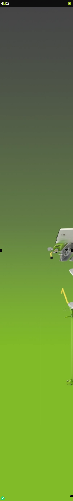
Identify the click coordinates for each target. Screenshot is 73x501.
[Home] (4, 1)
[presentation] (1, 250)
